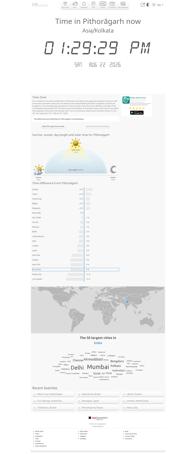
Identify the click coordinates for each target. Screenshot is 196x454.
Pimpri (90, 376)
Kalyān (60, 364)
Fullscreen (83, 434)
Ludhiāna (111, 355)
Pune (109, 373)
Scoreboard (39, 443)
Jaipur (66, 364)
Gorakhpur (129, 371)
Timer (37, 434)
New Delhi (36, 213)
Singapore (36, 208)
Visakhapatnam (104, 379)
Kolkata (116, 365)
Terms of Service (131, 434)
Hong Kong (36, 199)
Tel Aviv (35, 222)
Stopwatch (39, 436)
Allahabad (114, 377)
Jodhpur (94, 352)
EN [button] (159, 5)
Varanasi (68, 373)
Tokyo (34, 194)
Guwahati (71, 354)
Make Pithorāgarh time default (53, 126)
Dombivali (135, 364)
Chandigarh (139, 370)
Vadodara (65, 369)
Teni (71, 356)
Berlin (34, 232)
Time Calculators (41, 446)
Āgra (128, 363)
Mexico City (36, 274)
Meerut (107, 377)
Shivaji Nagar (66, 357)
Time (37, 439)
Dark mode (84, 431)
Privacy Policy (130, 436)
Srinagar (87, 353)
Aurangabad (56, 366)
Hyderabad (118, 370)
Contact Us (128, 439)
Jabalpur (101, 377)
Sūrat (97, 373)
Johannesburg (38, 236)
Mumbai (98, 366)
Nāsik (69, 361)
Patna (106, 360)
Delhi (77, 367)
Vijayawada (101, 352)
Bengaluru (117, 361)
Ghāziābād (129, 373)
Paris (34, 241)
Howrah (95, 377)
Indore (129, 361)
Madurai (62, 372)
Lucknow (76, 373)
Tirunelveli (121, 357)
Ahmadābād (93, 359)
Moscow (35, 227)
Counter (38, 441)
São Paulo (36, 255)
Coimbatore (137, 361)
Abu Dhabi (36, 217)
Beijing (34, 203)
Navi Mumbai (131, 366)
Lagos (34, 250)
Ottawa (35, 260)
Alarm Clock (39, 431)
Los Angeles (37, 279)
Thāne (82, 355)
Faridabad (63, 361)
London (35, 246)
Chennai (78, 360)
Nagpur (93, 355)
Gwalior (57, 370)
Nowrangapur (84, 377)
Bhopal (119, 374)
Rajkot (104, 373)
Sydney (35, 189)
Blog (126, 431)
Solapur (142, 366)
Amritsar (102, 355)
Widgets (83, 436)
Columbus (36, 269)
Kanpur (85, 373)
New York (36, 264)
